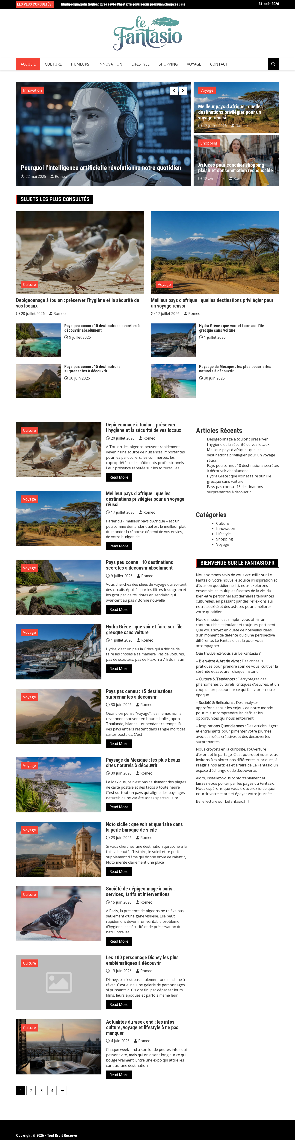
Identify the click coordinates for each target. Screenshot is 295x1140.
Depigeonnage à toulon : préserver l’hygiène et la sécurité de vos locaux (77, 303)
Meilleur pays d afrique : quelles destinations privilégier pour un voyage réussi (123, 4)
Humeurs (80, 64)
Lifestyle (141, 64)
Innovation (110, 64)
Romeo (62, 176)
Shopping (168, 64)
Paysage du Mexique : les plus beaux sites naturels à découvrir (235, 369)
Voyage (194, 64)
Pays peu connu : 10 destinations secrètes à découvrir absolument (102, 328)
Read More (118, 477)
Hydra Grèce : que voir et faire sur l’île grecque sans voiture (231, 328)
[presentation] (174, 91)
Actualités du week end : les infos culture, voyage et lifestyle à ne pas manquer (142, 1027)
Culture (53, 64)
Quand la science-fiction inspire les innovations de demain (96, 168)
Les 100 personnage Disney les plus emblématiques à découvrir (142, 960)
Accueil (28, 64)
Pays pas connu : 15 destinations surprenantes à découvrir (92, 369)
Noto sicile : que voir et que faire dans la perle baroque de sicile (144, 827)
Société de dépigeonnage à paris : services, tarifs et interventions (140, 891)
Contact (219, 64)
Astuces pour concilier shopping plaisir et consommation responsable (235, 167)
